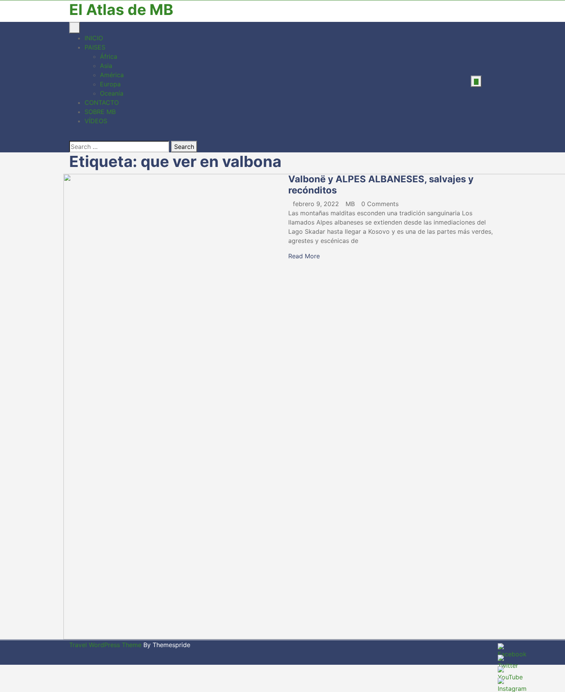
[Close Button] (71, 136)
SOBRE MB (100, 112)
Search (184, 146)
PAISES (95, 47)
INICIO (94, 38)
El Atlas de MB (121, 9)
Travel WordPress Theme (105, 645)
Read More (304, 256)
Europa (110, 84)
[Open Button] (74, 27)
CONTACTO (102, 102)
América (112, 75)
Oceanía (111, 93)
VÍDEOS (96, 121)
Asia (106, 65)
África (108, 56)
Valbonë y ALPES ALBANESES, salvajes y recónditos (381, 184)
